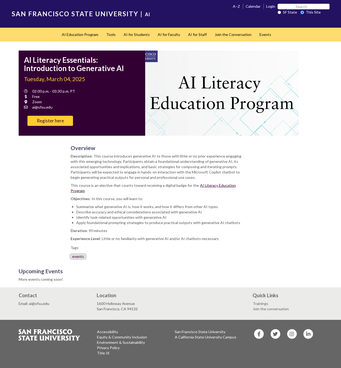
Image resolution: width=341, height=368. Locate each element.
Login (270, 6)
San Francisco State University (200, 331)
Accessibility (107, 331)
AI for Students (137, 34)
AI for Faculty (169, 34)
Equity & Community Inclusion (122, 337)
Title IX (103, 353)
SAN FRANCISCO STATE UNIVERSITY (75, 14)
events (78, 256)
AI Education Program (80, 34)
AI (147, 14)
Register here (50, 120)
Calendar (253, 6)
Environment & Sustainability (121, 342)
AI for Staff (197, 34)
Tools (111, 34)
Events (265, 34)
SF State (290, 12)
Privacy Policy (108, 347)
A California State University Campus (205, 337)
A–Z (236, 6)
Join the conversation (271, 309)
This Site (313, 12)
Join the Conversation (233, 34)
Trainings (260, 303)
